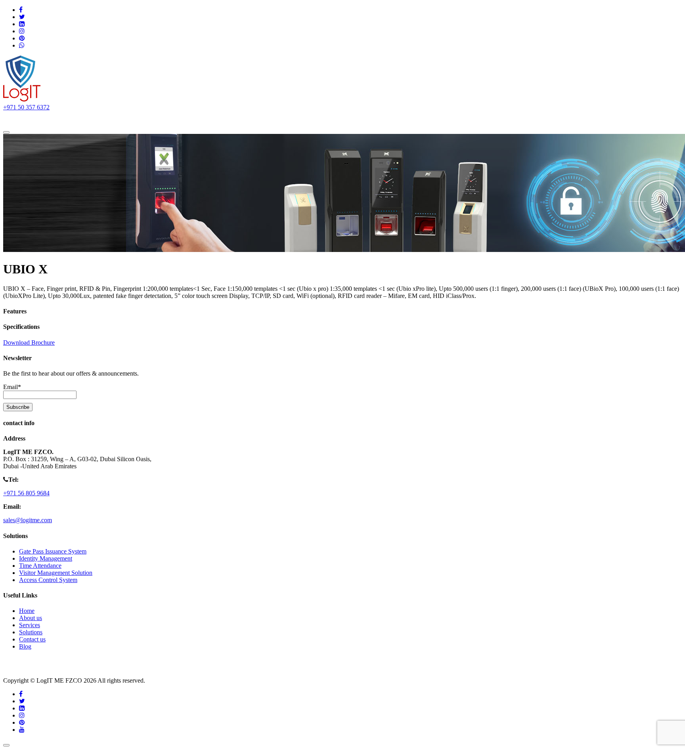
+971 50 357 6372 (26, 107)
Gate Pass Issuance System (52, 551)
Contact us (213, 119)
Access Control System (48, 579)
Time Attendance (40, 565)
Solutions (90, 119)
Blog (25, 646)
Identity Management (45, 558)
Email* (12, 387)
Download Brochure (29, 342)
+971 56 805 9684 (26, 493)
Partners (177, 119)
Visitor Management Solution (55, 572)
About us (54, 119)
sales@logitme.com (27, 520)
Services (134, 119)
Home (22, 119)
